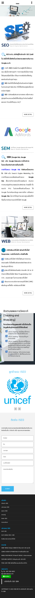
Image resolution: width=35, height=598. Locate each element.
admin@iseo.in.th (9, 574)
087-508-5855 (10, 571)
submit (7, 489)
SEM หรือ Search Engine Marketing (17, 173)
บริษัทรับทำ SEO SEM (11, 581)
